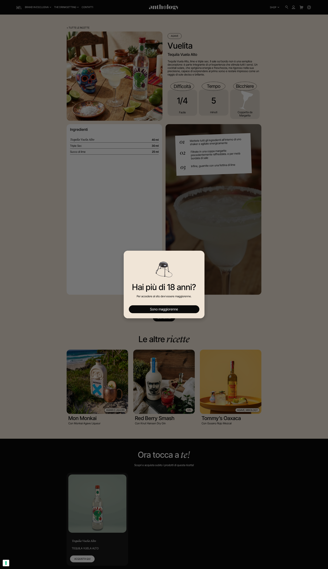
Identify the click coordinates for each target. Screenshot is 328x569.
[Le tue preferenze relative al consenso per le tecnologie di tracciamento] (6, 563)
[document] (164, 284)
